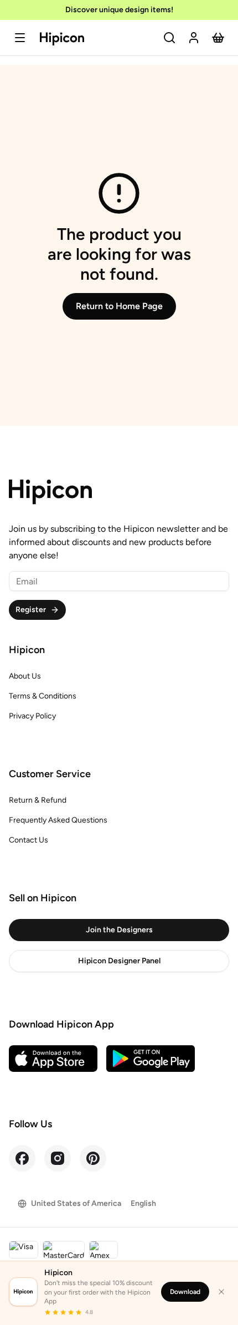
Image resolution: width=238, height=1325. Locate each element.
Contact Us (28, 840)
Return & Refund (37, 800)
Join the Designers (119, 929)
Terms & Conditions (42, 696)
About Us (25, 676)
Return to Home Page (119, 306)
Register (30, 609)
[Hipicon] (62, 39)
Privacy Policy (32, 716)
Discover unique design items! (119, 9)
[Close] (221, 1292)
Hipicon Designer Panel (119, 960)
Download (185, 1292)
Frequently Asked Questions (58, 820)
